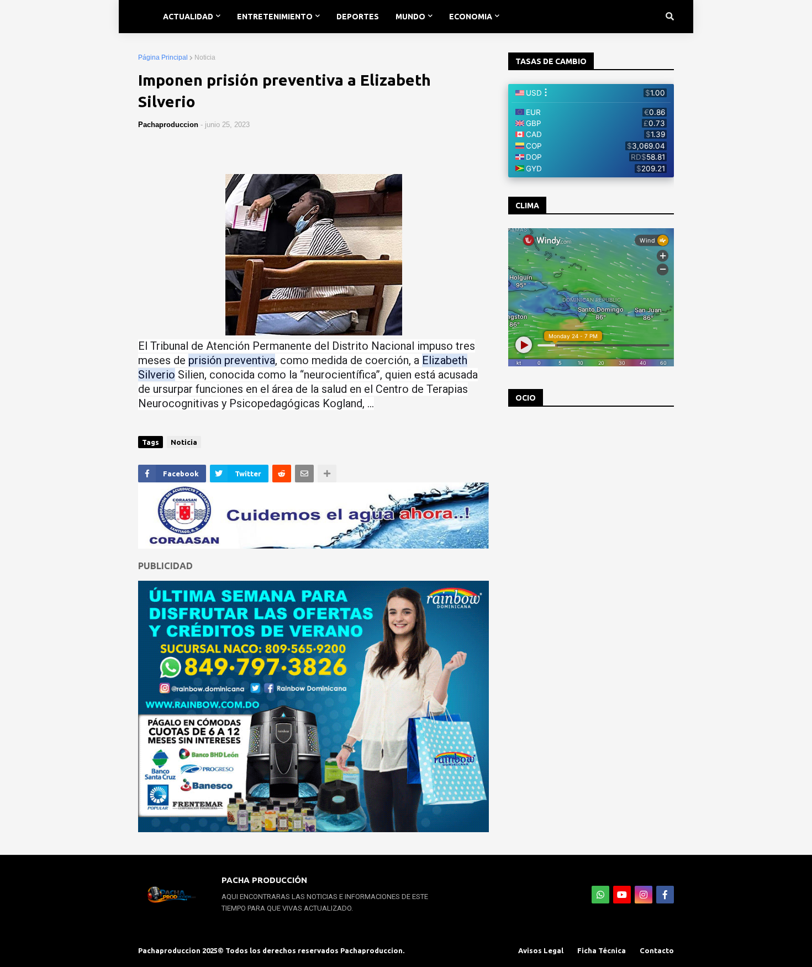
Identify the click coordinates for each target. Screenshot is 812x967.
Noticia (204, 57)
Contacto (657, 950)
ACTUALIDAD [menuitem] (188, 16)
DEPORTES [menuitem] (357, 16)
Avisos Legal (540, 950)
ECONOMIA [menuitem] (470, 16)
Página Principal (163, 57)
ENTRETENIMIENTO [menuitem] (275, 16)
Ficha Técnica (601, 950)
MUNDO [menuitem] (410, 16)
